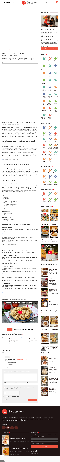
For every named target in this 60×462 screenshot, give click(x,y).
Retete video (14, 7)
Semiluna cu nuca (45, 329)
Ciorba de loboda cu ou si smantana (13, 339)
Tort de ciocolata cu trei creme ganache (53, 280)
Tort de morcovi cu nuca (53, 300)
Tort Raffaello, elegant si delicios (53, 368)
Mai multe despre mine (50, 48)
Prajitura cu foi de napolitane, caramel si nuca (45, 347)
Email (16, 382)
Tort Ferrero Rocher (53, 358)
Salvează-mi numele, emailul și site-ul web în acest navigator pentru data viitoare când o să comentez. (20, 388)
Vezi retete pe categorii (25, 7)
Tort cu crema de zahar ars (54, 240)
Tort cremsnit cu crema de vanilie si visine (53, 290)
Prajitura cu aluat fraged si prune (17, 438)
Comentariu (6, 373)
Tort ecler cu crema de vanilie (45, 240)
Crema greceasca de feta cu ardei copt (19, 448)
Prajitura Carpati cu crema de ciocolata (53, 378)
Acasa (6, 7)
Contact (53, 7)
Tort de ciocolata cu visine (53, 270)
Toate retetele (36, 7)
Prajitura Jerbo (54, 329)
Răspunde (10, 364)
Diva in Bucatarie (32, 2)
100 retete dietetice (54, 223)
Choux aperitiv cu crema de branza (33, 339)
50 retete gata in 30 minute (45, 223)
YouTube (23, 297)
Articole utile (45, 7)
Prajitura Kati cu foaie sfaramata (52, 389)
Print (10, 329)
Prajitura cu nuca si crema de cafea (54, 347)
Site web (27, 382)
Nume (5, 382)
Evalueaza (6, 399)
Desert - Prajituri (6, 49)
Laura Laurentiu (34, 453)
